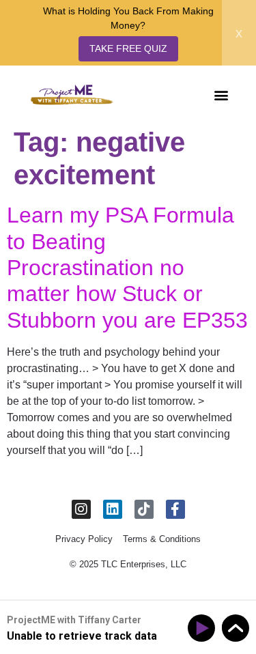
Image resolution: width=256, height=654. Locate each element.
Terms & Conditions (162, 539)
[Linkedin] (112, 509)
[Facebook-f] (175, 509)
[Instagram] (81, 509)
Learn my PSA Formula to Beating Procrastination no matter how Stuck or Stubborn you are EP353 (127, 267)
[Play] (204, 628)
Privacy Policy (84, 539)
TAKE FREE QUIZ (128, 48)
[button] (221, 94)
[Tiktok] (144, 509)
